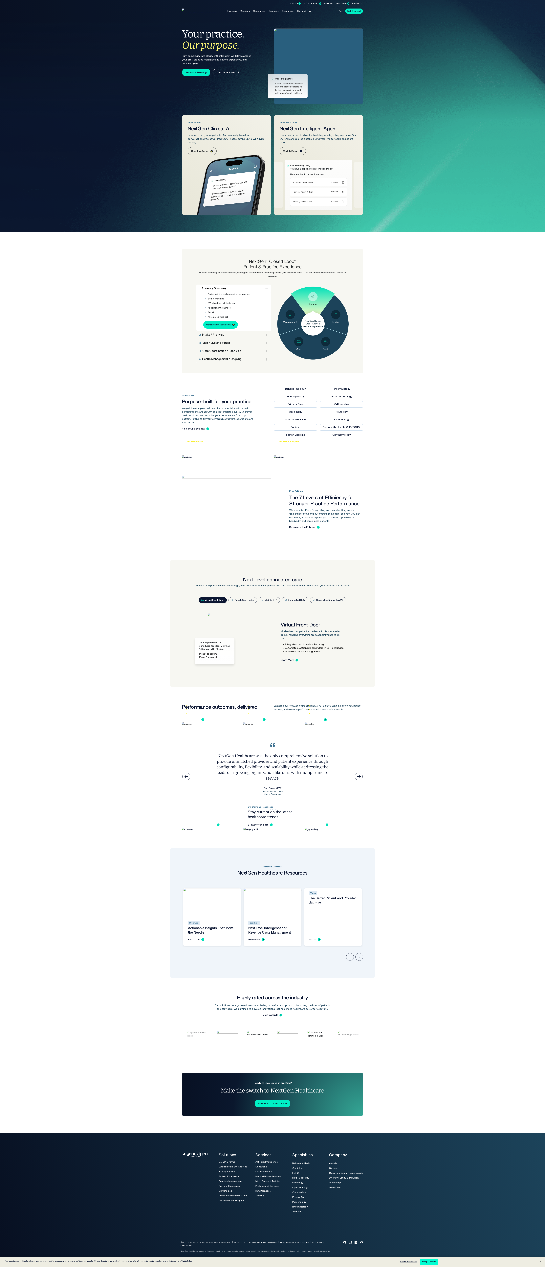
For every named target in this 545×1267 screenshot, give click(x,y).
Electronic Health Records (233, 1167)
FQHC (295, 1173)
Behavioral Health (295, 389)
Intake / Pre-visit (211, 334)
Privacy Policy (318, 1242)
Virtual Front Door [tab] (214, 600)
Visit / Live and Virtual (214, 342)
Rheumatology (341, 389)
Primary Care (295, 404)
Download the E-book (302, 527)
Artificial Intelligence (266, 1162)
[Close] (540, 1262)
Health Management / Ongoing (220, 359)
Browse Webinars (258, 825)
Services (245, 11)
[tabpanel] (272, 641)
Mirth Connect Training (267, 1181)
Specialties (259, 11)
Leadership (335, 1183)
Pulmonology (341, 419)
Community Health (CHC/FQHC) (341, 427)
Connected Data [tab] (296, 600)
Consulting (261, 1167)
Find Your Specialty (193, 429)
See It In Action (200, 151)
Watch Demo (290, 151)
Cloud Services (263, 1171)
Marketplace (225, 1191)
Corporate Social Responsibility (346, 1173)
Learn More (287, 660)
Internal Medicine (295, 419)
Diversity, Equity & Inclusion (344, 1178)
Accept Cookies (429, 1262)
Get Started (354, 11)
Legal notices (186, 1245)
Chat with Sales (226, 72)
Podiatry (296, 427)
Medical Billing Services (268, 1176)
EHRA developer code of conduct (294, 1242)
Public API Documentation (233, 1196)
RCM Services (263, 1191)
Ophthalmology (341, 435)
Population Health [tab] (244, 600)
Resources (288, 11)
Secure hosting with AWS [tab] (329, 600)
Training (259, 1196)
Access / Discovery (213, 288)
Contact (301, 11)
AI (310, 11)
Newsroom (335, 1187)
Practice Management (231, 1181)
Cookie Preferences (408, 1262)
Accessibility (239, 1242)
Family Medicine (295, 435)
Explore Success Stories (200, 825)
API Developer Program (231, 1200)
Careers (333, 1168)
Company (274, 11)
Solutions (232, 11)
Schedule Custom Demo (272, 1103)
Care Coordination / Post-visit (220, 351)
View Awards (270, 1015)
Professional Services (267, 1186)
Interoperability (227, 1171)
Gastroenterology (341, 396)
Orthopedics (341, 404)
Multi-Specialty (300, 1178)
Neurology (342, 412)
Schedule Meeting (196, 72)
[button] (340, 11)
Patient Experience (229, 1176)
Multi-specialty (295, 396)
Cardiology (295, 412)
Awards (333, 1163)
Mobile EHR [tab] (270, 600)
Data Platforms (227, 1162)
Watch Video (316, 825)
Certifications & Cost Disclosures (263, 1242)
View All (296, 1211)
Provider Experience (229, 1186)
